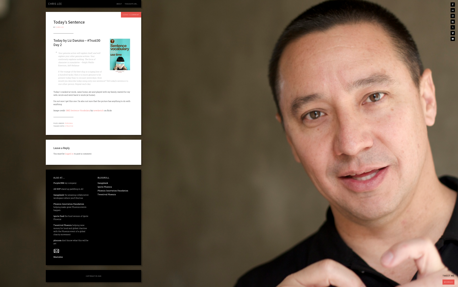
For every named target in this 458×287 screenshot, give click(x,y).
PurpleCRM (58, 183)
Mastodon (58, 257)
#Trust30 (69, 126)
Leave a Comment (131, 15)
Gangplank (58, 195)
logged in (69, 153)
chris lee (55, 4)
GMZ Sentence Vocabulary (78, 110)
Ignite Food (58, 216)
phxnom (57, 240)
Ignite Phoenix (105, 187)
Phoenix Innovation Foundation (68, 204)
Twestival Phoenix (62, 225)
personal (69, 123)
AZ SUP (57, 189)
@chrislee (448, 282)
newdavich (98, 110)
